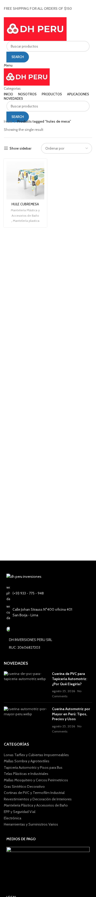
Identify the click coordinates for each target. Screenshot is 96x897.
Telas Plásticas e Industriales (26, 773)
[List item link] (48, 593)
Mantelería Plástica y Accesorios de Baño (25, 212)
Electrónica (12, 818)
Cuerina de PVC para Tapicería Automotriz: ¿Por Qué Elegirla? (69, 678)
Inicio (8, 121)
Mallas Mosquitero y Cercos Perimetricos (36, 780)
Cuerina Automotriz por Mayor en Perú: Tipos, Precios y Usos (71, 714)
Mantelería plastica (26, 221)
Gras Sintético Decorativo (24, 786)
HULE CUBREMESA (25, 204)
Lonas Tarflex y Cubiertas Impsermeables (36, 755)
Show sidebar (20, 148)
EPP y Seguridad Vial (19, 811)
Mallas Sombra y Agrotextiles (26, 761)
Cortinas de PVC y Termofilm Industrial (34, 792)
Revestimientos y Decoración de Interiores (38, 799)
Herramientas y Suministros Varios (31, 824)
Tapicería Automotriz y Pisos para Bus (33, 767)
